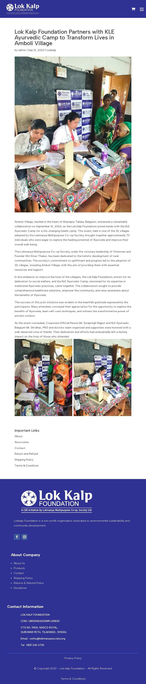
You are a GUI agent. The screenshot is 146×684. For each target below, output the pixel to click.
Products (19, 568)
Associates (22, 442)
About (18, 436)
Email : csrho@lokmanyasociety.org (43, 638)
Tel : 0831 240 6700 (32, 645)
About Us (19, 563)
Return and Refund (26, 453)
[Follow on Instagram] (24, 537)
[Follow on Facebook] (17, 537)
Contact (20, 448)
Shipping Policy (24, 459)
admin (22, 50)
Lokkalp (51, 50)
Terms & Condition (27, 465)
